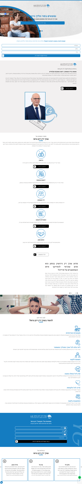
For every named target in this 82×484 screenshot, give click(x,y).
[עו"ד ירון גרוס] (42, 5)
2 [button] (40, 31)
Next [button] (1, 15)
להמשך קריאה (69, 88)
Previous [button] (81, 15)
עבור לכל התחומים (41, 23)
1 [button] (42, 31)
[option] (41, 19)
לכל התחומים (42, 254)
